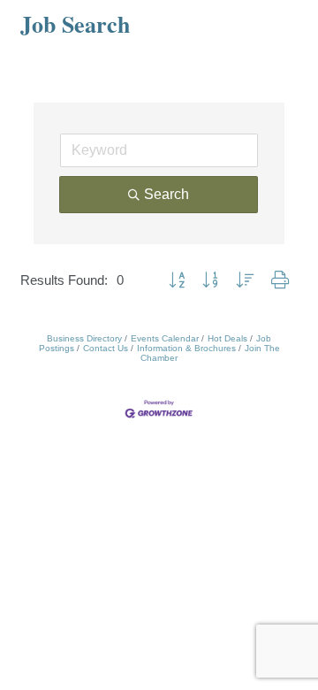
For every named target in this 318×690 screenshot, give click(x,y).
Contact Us (105, 348)
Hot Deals (227, 338)
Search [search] (166, 194)
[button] (176, 281)
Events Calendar (165, 338)
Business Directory (84, 338)
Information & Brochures (186, 348)
